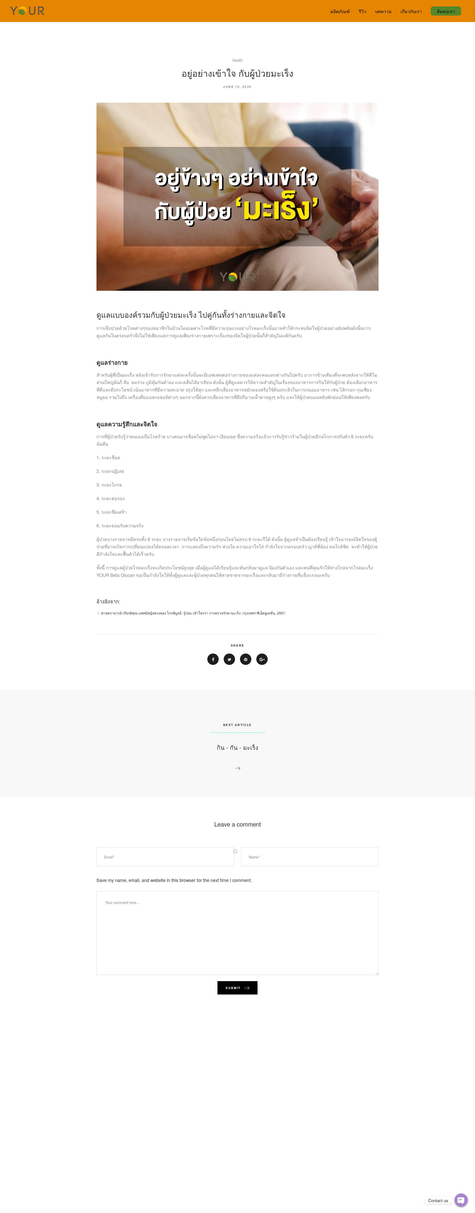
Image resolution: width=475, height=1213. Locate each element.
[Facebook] (213, 659)
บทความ (383, 11)
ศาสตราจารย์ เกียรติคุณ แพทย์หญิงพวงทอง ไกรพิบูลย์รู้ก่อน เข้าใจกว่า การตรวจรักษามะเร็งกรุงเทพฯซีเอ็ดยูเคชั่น (193, 612)
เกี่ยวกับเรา (411, 11)
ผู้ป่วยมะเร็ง (178, 314)
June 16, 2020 (237, 86)
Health (238, 60)
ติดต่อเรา (446, 11)
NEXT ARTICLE (237, 725)
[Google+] (262, 659)
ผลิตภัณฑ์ (340, 11)
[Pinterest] (245, 659)
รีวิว (362, 11)
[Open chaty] (461, 1200)
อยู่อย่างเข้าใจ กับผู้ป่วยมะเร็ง (237, 73)
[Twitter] (229, 659)
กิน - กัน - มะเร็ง (237, 747)
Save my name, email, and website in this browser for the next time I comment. (174, 880)
